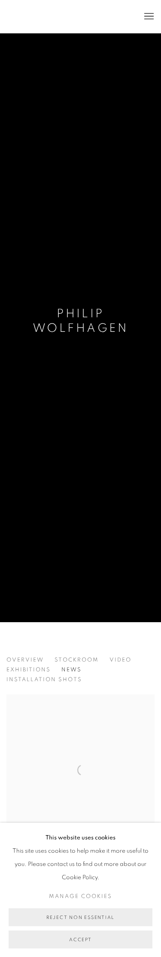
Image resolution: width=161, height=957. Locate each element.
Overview (25, 660)
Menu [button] (148, 16)
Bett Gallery (45, 16)
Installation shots (44, 679)
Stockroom (77, 660)
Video (120, 660)
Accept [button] (80, 939)
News (71, 670)
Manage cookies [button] (80, 896)
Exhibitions (28, 670)
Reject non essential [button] (80, 917)
